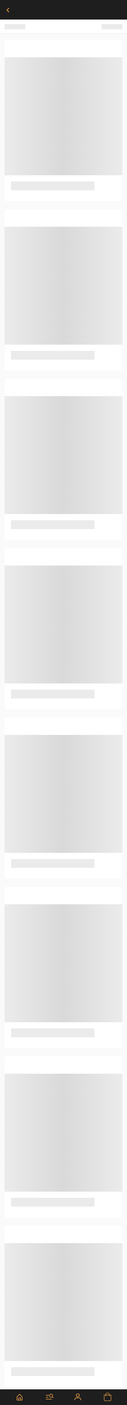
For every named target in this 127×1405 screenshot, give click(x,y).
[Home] (20, 1397)
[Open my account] (78, 1397)
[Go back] (8, 10)
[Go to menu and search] (50, 1397)
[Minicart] (107, 1397)
